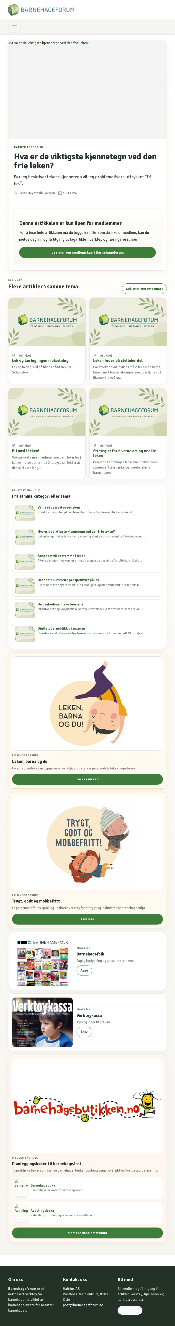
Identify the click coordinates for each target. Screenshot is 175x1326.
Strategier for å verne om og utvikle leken (124, 453)
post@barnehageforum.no (83, 1305)
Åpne (84, 971)
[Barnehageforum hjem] (41, 10)
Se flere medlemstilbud (87, 1233)
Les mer (87, 919)
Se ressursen (88, 779)
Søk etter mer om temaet (144, 289)
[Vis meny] (14, 27)
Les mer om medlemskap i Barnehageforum (87, 252)
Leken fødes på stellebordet (118, 360)
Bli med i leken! (25, 450)
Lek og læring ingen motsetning (40, 360)
